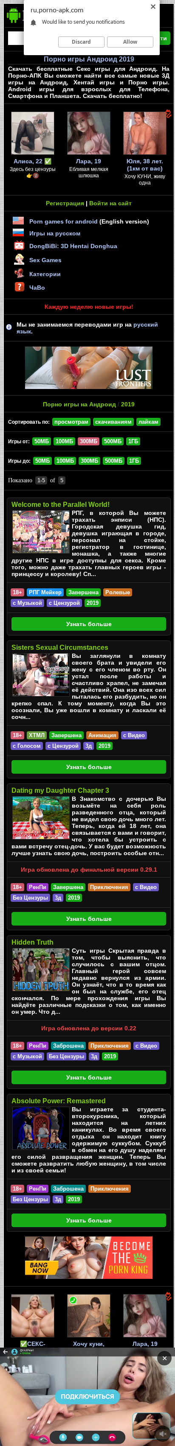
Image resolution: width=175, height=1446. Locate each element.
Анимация (102, 735)
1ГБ (133, 441)
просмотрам (71, 422)
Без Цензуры (30, 898)
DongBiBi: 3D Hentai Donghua (73, 246)
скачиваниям (113, 422)
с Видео (134, 735)
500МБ (112, 441)
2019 (128, 404)
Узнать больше (89, 624)
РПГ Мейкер (45, 592)
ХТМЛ (37, 735)
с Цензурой (64, 603)
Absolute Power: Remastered (58, 1101)
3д (88, 746)
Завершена (83, 592)
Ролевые (117, 592)
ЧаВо (37, 287)
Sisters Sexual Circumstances (59, 647)
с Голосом (27, 746)
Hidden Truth (32, 942)
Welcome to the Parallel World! (60, 504)
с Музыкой (27, 603)
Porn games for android (63, 221)
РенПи (37, 887)
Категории (45, 274)
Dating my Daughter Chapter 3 (60, 790)
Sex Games (45, 260)
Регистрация (65, 203)
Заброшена (68, 1046)
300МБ (89, 461)
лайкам (148, 422)
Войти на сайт (110, 203)
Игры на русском (54, 233)
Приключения (109, 887)
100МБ (64, 441)
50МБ (41, 441)
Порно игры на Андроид (79, 404)
